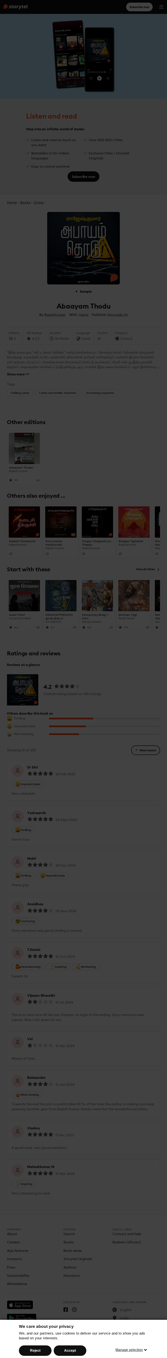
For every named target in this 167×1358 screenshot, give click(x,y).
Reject (35, 1350)
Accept (70, 1350)
